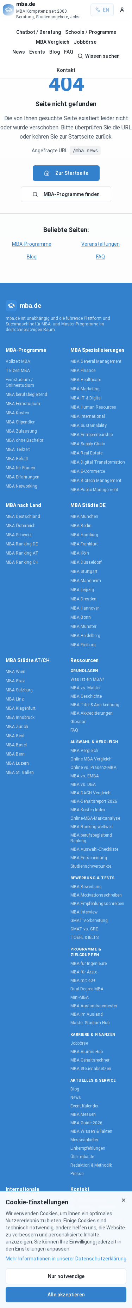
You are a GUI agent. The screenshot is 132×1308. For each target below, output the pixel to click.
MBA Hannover (84, 608)
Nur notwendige (66, 1276)
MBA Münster (83, 626)
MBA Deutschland (23, 516)
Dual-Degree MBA (86, 988)
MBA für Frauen (20, 467)
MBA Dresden (83, 599)
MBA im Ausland (86, 1014)
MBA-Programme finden (72, 194)
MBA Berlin (81, 525)
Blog (54, 52)
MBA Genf (15, 735)
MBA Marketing (85, 388)
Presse (76, 1173)
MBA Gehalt (17, 458)
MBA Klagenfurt (21, 708)
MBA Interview (84, 912)
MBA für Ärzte (83, 972)
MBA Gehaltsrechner (89, 1060)
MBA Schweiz (19, 534)
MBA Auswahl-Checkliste (94, 849)
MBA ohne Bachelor (24, 440)
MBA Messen (83, 1114)
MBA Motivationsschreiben (96, 895)
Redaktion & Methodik (91, 1165)
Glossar (78, 721)
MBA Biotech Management (95, 480)
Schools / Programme (90, 32)
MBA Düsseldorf (86, 562)
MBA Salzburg (19, 689)
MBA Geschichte (86, 696)
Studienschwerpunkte (90, 866)
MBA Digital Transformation (97, 462)
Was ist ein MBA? (87, 679)
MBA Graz (15, 680)
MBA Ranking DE (22, 544)
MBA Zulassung (21, 431)
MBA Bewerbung (86, 886)
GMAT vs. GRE (84, 929)
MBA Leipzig (82, 589)
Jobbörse (85, 42)
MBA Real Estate (86, 453)
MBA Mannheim (85, 580)
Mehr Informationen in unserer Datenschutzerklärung (66, 1258)
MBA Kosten (17, 412)
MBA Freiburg (83, 644)
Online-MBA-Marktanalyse (95, 818)
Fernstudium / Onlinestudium (20, 382)
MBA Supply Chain (87, 443)
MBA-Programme (31, 244)
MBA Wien (15, 671)
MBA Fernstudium (23, 403)
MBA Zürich (17, 726)
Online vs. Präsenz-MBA (93, 767)
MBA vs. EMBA (84, 776)
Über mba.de (82, 1156)
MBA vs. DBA (83, 784)
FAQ (68, 52)
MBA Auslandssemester (93, 1005)
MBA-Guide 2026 (86, 1122)
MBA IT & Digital (86, 398)
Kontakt (66, 70)
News (18, 52)
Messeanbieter (84, 1139)
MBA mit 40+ (83, 980)
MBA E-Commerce (87, 471)
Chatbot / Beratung (38, 32)
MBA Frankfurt (84, 544)
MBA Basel (16, 744)
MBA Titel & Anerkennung (94, 704)
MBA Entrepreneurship (91, 434)
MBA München (84, 516)
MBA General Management (95, 361)
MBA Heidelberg (85, 635)
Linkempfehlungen (87, 1148)
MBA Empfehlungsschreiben (97, 903)
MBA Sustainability (88, 425)
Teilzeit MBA (18, 370)
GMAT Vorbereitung (89, 920)
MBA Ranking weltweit (91, 826)
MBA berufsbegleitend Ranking (91, 838)
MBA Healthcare (85, 379)
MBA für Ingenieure (88, 963)
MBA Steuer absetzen (90, 1068)
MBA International (87, 416)
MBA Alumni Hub (86, 1051)
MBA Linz (15, 699)
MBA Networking (21, 486)
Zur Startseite (71, 173)
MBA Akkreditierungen (91, 713)
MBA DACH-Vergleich (90, 792)
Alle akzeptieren (66, 1294)
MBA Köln (79, 553)
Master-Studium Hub (89, 1022)
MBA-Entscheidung (88, 857)
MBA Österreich (21, 525)
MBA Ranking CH (22, 562)
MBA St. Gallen (20, 772)
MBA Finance (82, 370)
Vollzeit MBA (18, 361)
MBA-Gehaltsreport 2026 (93, 801)
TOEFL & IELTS (84, 937)
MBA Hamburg (84, 534)
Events (37, 52)
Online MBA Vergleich (91, 759)
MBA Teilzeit (18, 449)
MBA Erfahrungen (22, 477)
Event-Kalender (84, 1106)
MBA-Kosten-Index (87, 809)
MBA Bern (15, 754)
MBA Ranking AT (22, 553)
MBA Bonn (80, 617)
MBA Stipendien (21, 422)
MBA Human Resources (93, 407)
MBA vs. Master (85, 687)
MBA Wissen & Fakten (91, 1131)
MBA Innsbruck (20, 717)
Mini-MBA (79, 997)
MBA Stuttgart (84, 571)
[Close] (123, 1200)
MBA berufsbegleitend (26, 394)
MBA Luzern (17, 763)
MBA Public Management (94, 489)
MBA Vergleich (52, 42)
